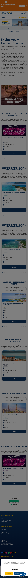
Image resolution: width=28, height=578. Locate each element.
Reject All (9, 573)
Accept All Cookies (19, 573)
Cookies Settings (14, 569)
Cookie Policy (6, 566)
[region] (14, 567)
